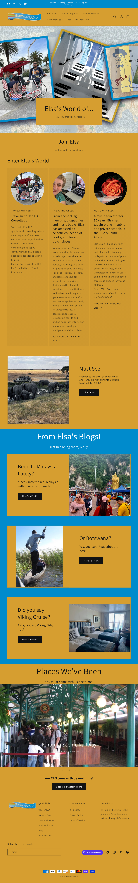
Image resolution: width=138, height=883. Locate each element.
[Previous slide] (63, 770)
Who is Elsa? (44, 810)
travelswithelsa (72, 877)
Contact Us (75, 810)
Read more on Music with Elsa (107, 305)
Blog (41, 830)
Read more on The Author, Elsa (67, 338)
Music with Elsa (46, 825)
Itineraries (89, 392)
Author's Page (45, 815)
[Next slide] (75, 770)
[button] (69, 13)
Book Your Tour (45, 835)
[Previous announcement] (45, 4)
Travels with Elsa (46, 820)
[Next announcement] (93, 4)
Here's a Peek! (29, 496)
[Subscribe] (57, 852)
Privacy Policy (76, 815)
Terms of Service (77, 820)
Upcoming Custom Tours (69, 786)
